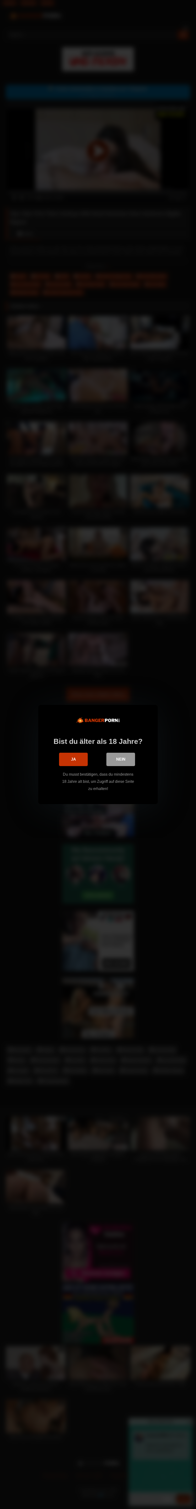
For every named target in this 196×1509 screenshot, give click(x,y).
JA (73, 759)
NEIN (120, 759)
